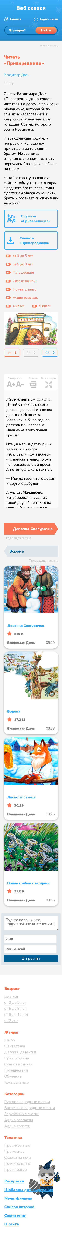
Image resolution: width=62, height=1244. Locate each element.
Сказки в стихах (18, 1064)
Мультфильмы (18, 1198)
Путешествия (16, 1070)
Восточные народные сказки (29, 1107)
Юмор (9, 1040)
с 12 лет (11, 1020)
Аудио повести (17, 1125)
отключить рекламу (49, 45)
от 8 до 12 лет (16, 1014)
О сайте (11, 1224)
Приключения (16, 1058)
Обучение (12, 1076)
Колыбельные (16, 1082)
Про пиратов (15, 1169)
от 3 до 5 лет (15, 1002)
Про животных (17, 1145)
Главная (15, 19)
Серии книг (15, 1215)
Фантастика (14, 1046)
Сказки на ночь (17, 1157)
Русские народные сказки (27, 1101)
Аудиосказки (49, 19)
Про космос (14, 1151)
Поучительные (17, 1163)
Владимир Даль (16, 75)
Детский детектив (20, 1052)
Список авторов (19, 1206)
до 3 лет (11, 996)
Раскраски (14, 1181)
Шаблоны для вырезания (28, 1189)
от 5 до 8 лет (15, 1008)
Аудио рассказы (18, 1119)
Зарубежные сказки (21, 1113)
